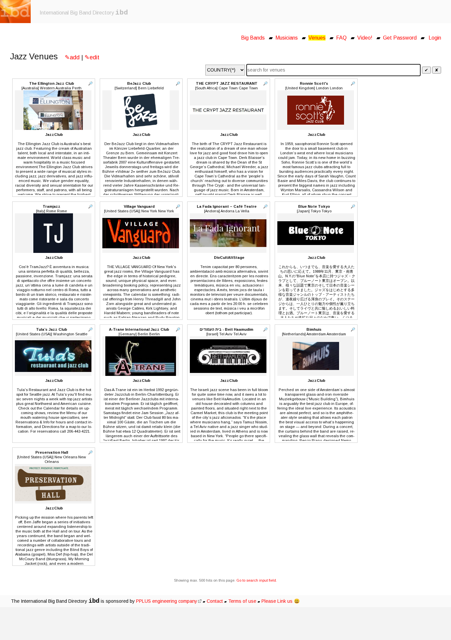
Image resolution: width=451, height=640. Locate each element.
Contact (215, 601)
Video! (364, 38)
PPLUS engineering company (166, 601)
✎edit (92, 57)
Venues (317, 38)
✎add (72, 57)
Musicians (286, 38)
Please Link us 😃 (280, 601)
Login (435, 38)
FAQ (341, 38)
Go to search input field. (256, 580)
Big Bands (253, 38)
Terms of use (242, 601)
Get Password (400, 38)
